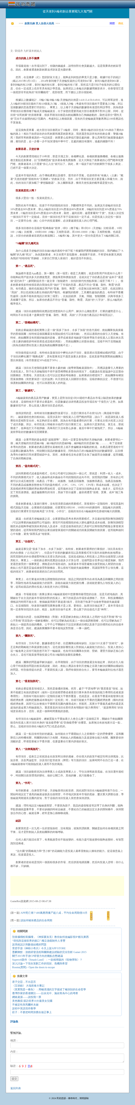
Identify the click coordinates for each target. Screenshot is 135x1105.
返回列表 (15, 1088)
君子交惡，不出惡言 (24, 981)
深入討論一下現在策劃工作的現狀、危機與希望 (40, 963)
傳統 (120, 23)
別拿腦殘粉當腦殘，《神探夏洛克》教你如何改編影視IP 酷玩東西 (50, 936)
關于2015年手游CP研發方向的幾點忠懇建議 (37, 955)
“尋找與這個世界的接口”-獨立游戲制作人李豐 (38, 940)
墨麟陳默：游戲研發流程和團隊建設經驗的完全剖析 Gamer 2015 (49, 952)
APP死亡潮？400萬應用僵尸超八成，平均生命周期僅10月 (54, 912)
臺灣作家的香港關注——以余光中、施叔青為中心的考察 (45, 993)
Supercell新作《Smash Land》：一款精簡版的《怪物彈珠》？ (47, 959)
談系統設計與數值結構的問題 (29, 944)
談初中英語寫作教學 (24, 1008)
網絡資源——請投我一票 (26, 997)
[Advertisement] (70, 36)
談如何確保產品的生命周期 (36, 920)
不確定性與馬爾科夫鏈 (25, 1004)
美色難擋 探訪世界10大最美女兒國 (32, 1000)
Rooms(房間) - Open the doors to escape (33, 967)
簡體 (112, 23)
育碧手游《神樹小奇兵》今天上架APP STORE (39, 948)
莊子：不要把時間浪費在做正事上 (32, 1012)
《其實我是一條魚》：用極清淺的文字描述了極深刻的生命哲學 (49, 989)
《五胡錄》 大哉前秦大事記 (28, 985)
